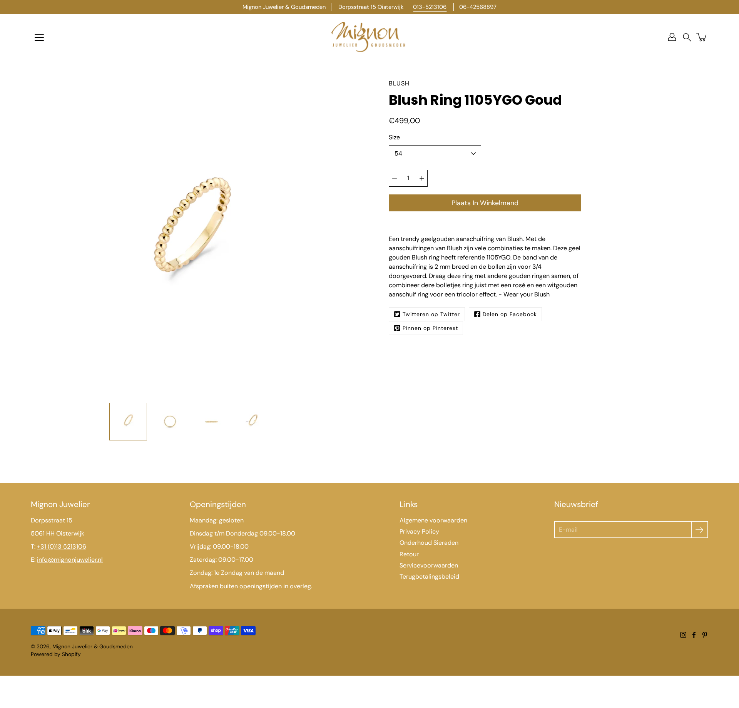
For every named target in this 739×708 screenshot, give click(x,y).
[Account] (672, 37)
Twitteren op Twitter (431, 314)
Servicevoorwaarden (429, 565)
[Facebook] (694, 635)
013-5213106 (429, 7)
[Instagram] (683, 635)
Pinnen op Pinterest (430, 328)
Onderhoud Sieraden (429, 543)
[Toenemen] (422, 178)
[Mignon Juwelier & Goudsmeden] (369, 37)
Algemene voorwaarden (433, 520)
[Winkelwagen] (702, 37)
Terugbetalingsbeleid (429, 576)
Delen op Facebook (510, 314)
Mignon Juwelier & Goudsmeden (92, 646)
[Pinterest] (704, 635)
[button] (687, 37)
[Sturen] (699, 529)
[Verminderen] (394, 178)
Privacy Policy (419, 531)
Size (394, 137)
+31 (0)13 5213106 (61, 546)
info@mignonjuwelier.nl (70, 560)
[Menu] (39, 37)
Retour (409, 554)
